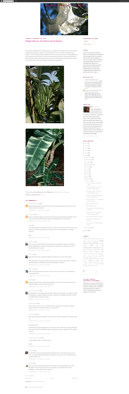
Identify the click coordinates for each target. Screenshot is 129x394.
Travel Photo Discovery (91, 79)
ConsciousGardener (34, 290)
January (88, 227)
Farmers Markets (88, 251)
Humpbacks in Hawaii (88, 253)
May (87, 174)
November (89, 159)
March (88, 178)
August (88, 166)
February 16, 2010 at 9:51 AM (39, 275)
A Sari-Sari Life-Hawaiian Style (93, 90)
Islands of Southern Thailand (92, 81)
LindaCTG (31, 241)
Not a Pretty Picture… (91, 206)
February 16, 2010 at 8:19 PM (39, 333)
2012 (86, 150)
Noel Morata (95, 106)
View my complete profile (90, 136)
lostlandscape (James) (35, 337)
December (89, 157)
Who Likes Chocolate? (92, 203)
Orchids (101, 255)
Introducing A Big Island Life (91, 91)
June (87, 171)
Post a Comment (29, 375)
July (87, 169)
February (88, 181)
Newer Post (28, 378)
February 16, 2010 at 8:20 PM (39, 346)
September (89, 164)
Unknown (31, 214)
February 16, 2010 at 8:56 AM (39, 237)
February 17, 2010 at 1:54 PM (39, 359)
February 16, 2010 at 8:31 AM (39, 221)
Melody (31, 280)
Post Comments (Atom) (39, 381)
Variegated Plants (93, 260)
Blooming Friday (91, 249)
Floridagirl (31, 269)
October (88, 162)
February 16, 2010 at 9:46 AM (39, 250)
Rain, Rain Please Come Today (94, 216)
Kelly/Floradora (33, 303)
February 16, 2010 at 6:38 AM (39, 210)
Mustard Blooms (97, 253)
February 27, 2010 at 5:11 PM (39, 371)
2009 (86, 230)
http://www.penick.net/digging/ (61, 192)
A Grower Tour (98, 238)
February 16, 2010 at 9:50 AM (39, 265)
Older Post (75, 378)
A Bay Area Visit (88, 238)
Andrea (31, 363)
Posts (86, 41)
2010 (86, 155)
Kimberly (31, 350)
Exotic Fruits (100, 249)
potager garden (94, 265)
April (87, 176)
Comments (88, 44)
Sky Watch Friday (92, 258)
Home (51, 378)
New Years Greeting (93, 255)
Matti (30, 225)
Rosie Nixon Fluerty (34, 203)
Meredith (31, 254)
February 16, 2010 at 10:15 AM (40, 286)
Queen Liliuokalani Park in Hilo (90, 256)
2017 (86, 143)
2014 (86, 146)
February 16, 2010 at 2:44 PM (39, 299)
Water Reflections (94, 262)
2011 (86, 153)
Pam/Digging (32, 314)
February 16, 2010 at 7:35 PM (39, 310)
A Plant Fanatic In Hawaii (64, 5)
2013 (86, 148)
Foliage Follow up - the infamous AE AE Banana (43, 41)
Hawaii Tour (99, 251)
